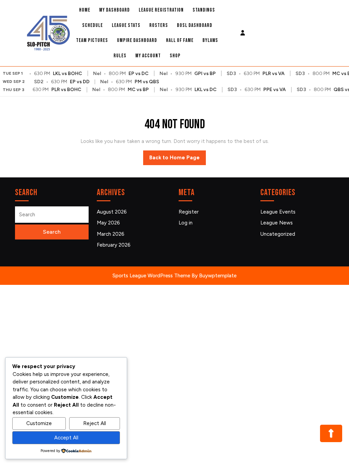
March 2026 (110, 234)
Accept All (66, 438)
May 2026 (108, 223)
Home (84, 10)
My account (148, 56)
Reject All (94, 423)
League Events (277, 212)
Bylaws (210, 40)
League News (276, 223)
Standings (204, 10)
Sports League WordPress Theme (151, 276)
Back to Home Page (177, 159)
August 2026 (112, 212)
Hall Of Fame (180, 40)
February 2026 (114, 245)
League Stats (126, 25)
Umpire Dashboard (137, 40)
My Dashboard (114, 10)
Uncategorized (277, 234)
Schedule (92, 25)
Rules (119, 56)
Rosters (158, 25)
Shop (175, 56)
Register (189, 212)
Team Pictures (92, 40)
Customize (39, 423)
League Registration (161, 10)
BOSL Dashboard (194, 25)
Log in (186, 223)
